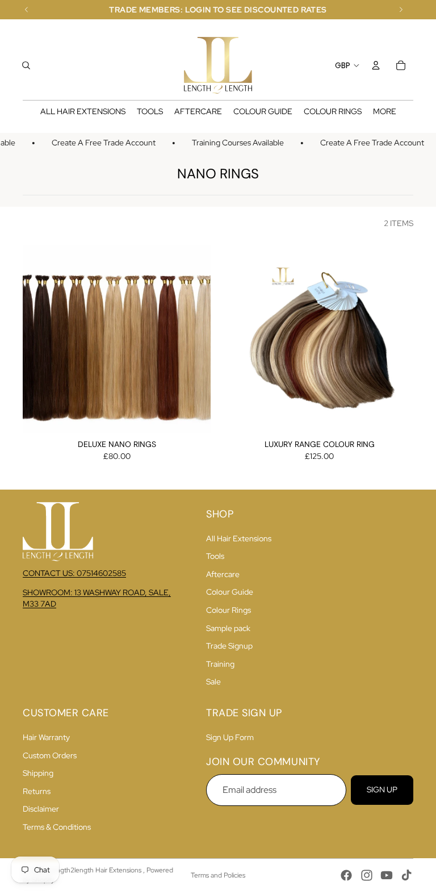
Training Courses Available (234, 142)
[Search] (26, 65)
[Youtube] (386, 875)
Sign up (382, 789)
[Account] (375, 65)
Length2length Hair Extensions (95, 870)
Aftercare (223, 574)
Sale (213, 681)
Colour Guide (229, 592)
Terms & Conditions (57, 827)
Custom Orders (50, 755)
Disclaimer (41, 809)
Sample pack (228, 628)
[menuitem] (384, 111)
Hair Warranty (46, 737)
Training (220, 664)
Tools (215, 556)
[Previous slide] (40, 339)
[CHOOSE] (193, 416)
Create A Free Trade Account (100, 142)
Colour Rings (228, 610)
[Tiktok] (406, 875)
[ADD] (395, 416)
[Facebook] (346, 875)
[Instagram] (367, 875)
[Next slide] (194, 339)
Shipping (38, 773)
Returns (37, 791)
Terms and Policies (218, 875)
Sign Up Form (230, 737)
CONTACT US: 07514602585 (74, 573)
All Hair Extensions (238, 538)
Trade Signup (229, 646)
